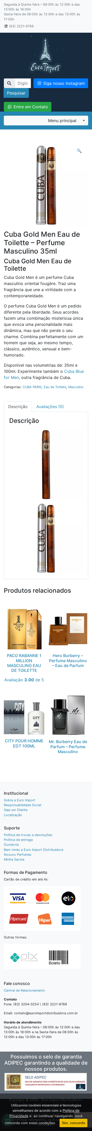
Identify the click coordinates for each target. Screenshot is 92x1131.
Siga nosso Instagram (63, 83)
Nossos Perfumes (17, 854)
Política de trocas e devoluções (28, 835)
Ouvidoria (11, 845)
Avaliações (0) (50, 406)
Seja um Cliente (15, 810)
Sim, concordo (73, 1123)
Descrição (18, 406)
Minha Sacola (14, 859)
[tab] (18, 406)
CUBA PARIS (32, 387)
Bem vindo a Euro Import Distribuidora (33, 850)
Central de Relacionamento (24, 990)
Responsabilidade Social (22, 805)
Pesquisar (16, 93)
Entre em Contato (30, 106)
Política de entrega (18, 840)
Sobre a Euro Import (19, 800)
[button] (79, 150)
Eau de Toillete (55, 387)
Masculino (76, 387)
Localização (13, 815)
